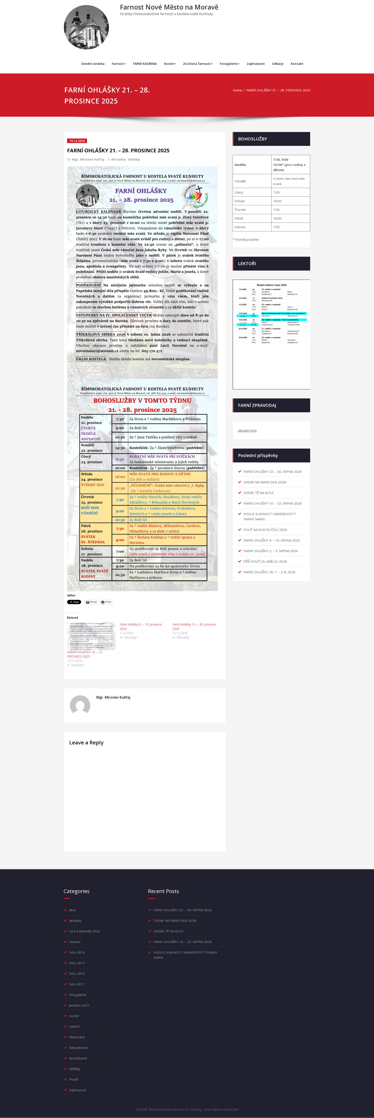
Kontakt (297, 64)
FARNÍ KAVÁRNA (145, 64)
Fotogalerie (228, 64)
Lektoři (74, 1026)
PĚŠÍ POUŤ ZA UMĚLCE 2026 (265, 561)
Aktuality (118, 159)
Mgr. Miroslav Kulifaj (88, 159)
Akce (72, 910)
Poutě (73, 1079)
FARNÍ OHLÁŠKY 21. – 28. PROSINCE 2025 (278, 90)
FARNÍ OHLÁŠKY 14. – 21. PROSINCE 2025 (85, 654)
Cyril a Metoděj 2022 (84, 931)
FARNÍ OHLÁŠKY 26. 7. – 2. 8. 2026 (269, 572)
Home (237, 90)
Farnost (118, 64)
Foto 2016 (77, 973)
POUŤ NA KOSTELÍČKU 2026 (265, 529)
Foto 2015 (77, 963)
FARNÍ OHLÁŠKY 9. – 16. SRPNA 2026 (271, 540)
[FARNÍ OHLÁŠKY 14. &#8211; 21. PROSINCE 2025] (91, 636)
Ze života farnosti (196, 64)
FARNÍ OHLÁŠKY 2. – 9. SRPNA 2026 (270, 551)
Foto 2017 (77, 984)
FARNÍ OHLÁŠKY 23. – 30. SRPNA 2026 (272, 471)
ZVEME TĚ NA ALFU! (258, 493)
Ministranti (77, 1037)
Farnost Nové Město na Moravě (169, 7)
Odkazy (278, 64)
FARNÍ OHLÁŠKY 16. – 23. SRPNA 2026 (272, 503)
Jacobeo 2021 (79, 1005)
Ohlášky (134, 159)
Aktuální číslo (247, 430)
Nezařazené (78, 1058)
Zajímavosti (256, 64)
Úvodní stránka (93, 64)
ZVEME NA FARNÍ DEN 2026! (264, 482)
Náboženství (78, 1047)
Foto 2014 (77, 952)
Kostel (169, 64)
